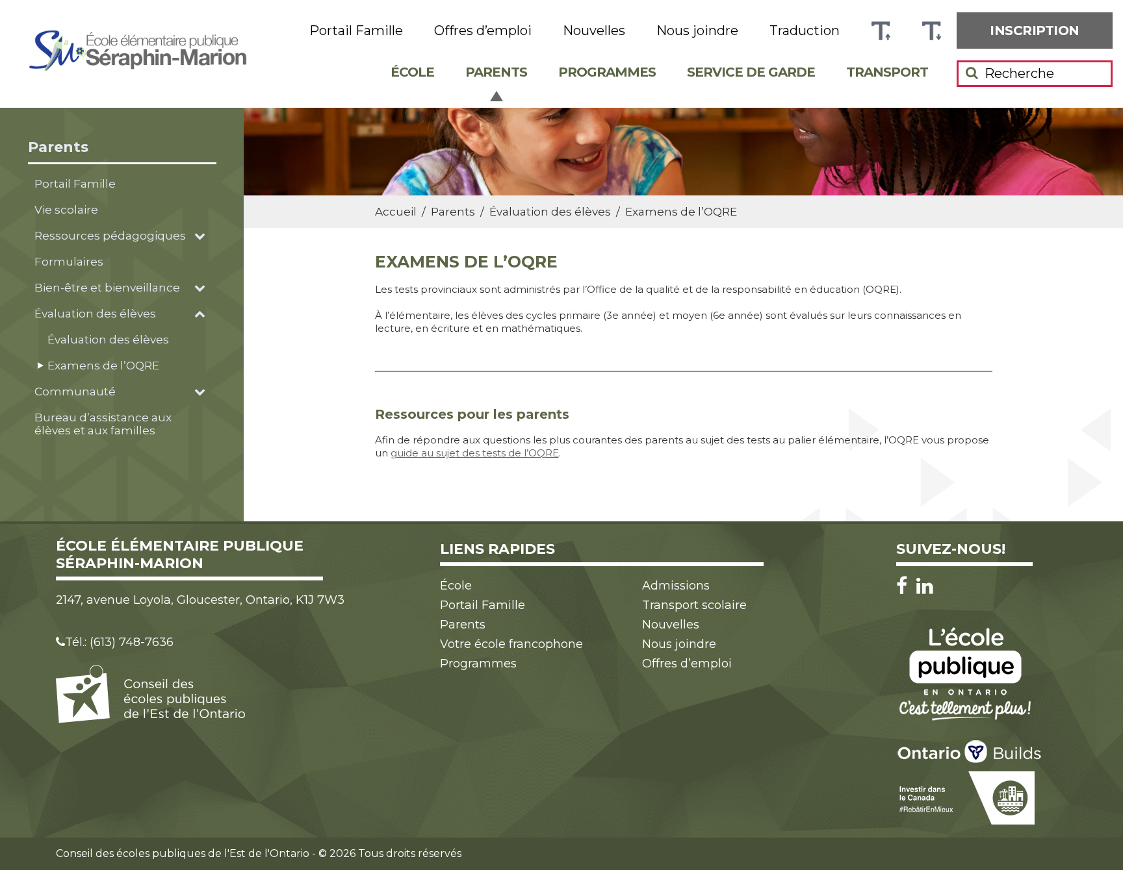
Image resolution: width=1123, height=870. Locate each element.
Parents (58, 147)
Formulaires (68, 261)
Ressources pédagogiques (110, 235)
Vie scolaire (66, 209)
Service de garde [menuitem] (751, 72)
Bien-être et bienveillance (107, 287)
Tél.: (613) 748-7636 (119, 642)
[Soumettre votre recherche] (972, 72)
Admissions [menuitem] (676, 585)
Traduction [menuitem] (804, 31)
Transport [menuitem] (887, 72)
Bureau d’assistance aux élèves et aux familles (103, 424)
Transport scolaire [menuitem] (694, 605)
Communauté (75, 391)
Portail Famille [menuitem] (356, 31)
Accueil (396, 211)
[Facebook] (905, 586)
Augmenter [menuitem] (880, 30)
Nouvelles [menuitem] (594, 31)
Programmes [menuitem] (607, 72)
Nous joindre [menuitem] (697, 31)
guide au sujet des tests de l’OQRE (475, 453)
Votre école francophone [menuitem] (511, 644)
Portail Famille (75, 183)
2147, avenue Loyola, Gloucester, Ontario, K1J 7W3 (200, 600)
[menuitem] (1035, 30)
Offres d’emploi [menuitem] (483, 31)
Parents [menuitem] (496, 72)
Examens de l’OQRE (103, 365)
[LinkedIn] (924, 586)
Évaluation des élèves (95, 313)
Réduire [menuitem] (931, 30)
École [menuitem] (412, 72)
